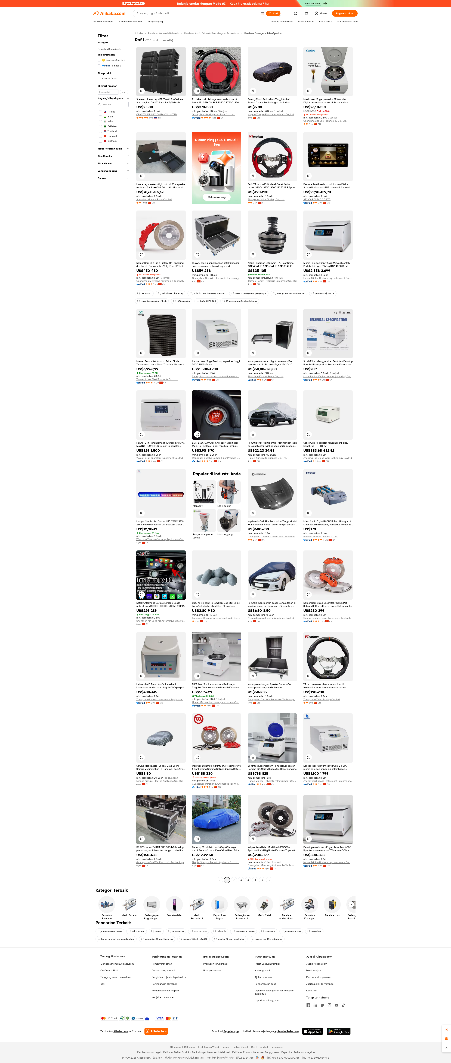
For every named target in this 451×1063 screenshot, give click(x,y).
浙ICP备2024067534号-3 (315, 1057)
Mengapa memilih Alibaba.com (117, 963)
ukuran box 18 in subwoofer (268, 939)
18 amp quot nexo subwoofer (290, 293)
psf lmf (158, 931)
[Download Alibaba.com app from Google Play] (339, 1031)
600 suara (270, 931)
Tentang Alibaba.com (112, 956)
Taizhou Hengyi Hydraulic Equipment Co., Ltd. (272, 280)
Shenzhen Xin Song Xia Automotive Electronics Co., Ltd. (161, 620)
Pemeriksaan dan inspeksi (166, 990)
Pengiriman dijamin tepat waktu (169, 977)
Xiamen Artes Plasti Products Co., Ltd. (157, 379)
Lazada (225, 1047)
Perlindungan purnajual (164, 983)
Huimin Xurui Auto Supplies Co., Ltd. (267, 457)
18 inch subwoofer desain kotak (241, 301)
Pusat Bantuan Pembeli (267, 963)
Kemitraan (311, 990)
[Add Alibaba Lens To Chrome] (156, 1031)
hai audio (221, 931)
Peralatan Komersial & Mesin (163, 33)
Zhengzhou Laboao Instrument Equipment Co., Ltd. (216, 376)
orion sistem (138, 931)
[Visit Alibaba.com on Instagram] (329, 1005)
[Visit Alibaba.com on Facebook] (308, 1005)
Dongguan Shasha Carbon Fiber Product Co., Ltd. (216, 457)
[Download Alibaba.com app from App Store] (312, 1031)
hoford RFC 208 (208, 301)
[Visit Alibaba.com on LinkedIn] (315, 1005)
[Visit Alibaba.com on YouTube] (336, 1005)
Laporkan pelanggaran (267, 1000)
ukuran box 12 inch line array (159, 939)
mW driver (316, 931)
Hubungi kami (262, 970)
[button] (262, 13)
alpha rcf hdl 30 (293, 931)
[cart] (307, 14)
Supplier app (231, 1031)
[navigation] (113, 457)
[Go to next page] (269, 880)
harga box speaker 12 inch (153, 301)
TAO (253, 1047)
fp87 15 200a (200, 931)
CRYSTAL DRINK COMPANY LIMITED (156, 114)
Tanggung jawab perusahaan (115, 977)
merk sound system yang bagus (250, 293)
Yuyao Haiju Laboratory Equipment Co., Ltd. (159, 457)
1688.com (189, 1047)
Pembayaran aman (162, 963)
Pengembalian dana (265, 983)
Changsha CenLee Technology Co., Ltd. (325, 120)
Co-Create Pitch (109, 970)
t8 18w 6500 (178, 931)
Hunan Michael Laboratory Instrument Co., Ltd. (328, 278)
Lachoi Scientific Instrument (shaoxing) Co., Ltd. (328, 376)
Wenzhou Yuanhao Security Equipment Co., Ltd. (161, 539)
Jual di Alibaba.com (316, 963)
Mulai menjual (313, 970)
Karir (102, 983)
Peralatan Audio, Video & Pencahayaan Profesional (211, 33)
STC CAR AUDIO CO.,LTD (316, 199)
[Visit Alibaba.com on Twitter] (322, 1005)
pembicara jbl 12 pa (324, 293)
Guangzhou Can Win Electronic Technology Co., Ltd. (216, 278)
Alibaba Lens (120, 1031)
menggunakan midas (111, 931)
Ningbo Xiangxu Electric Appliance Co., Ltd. (271, 114)
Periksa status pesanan (318, 977)
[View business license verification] (257, 1057)
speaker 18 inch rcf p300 (195, 939)
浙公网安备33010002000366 (283, 1057)
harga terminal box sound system (117, 939)
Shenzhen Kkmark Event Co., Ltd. (154, 199)
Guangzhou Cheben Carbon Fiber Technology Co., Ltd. (272, 536)
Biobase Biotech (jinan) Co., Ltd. (320, 536)
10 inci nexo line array (172, 293)
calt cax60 (146, 293)
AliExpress (175, 1047)
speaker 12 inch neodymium (231, 939)
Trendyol (263, 1047)
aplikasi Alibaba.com (286, 1031)
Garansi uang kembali (163, 970)
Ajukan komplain (264, 977)
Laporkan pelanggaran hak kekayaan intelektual (274, 992)
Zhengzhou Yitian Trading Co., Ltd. (266, 199)
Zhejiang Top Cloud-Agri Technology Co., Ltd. (327, 457)
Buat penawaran (212, 970)
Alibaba (139, 33)
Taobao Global (240, 1047)
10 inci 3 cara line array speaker (209, 293)
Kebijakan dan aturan (163, 997)
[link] (446, 1029)
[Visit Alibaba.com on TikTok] (343, 1005)
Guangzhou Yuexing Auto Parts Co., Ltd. (213, 114)
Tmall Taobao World (208, 1047)
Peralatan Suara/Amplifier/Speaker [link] (263, 33)
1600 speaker (183, 301)
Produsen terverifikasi (215, 963)
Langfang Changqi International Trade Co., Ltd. (216, 618)
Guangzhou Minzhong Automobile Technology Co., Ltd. (161, 280)
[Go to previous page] (220, 880)
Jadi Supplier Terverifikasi (320, 983)
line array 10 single (245, 931)
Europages (277, 1047)
